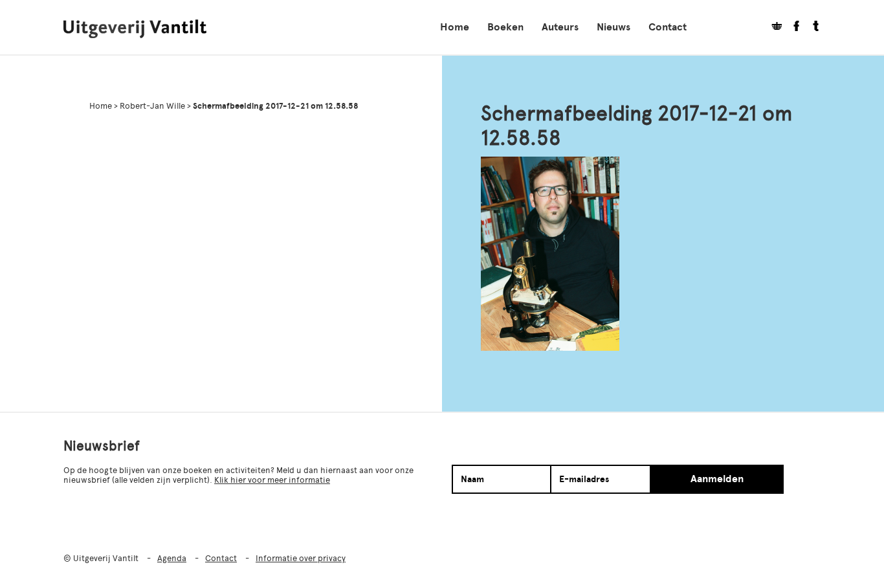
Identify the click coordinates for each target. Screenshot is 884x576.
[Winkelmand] (772, 27)
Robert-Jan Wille (152, 106)
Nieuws (613, 27)
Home (454, 27)
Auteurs (560, 27)
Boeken (505, 27)
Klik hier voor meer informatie (272, 480)
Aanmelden (717, 478)
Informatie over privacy (301, 558)
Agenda (171, 558)
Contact (667, 27)
